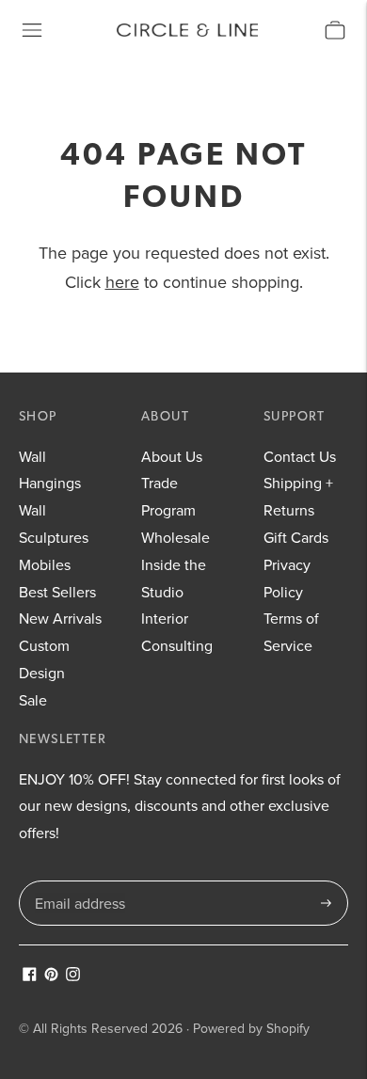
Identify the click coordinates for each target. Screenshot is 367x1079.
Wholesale (175, 537)
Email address (78, 881)
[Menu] (32, 30)
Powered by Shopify (251, 1028)
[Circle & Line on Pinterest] (51, 975)
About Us (171, 456)
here (122, 282)
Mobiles (45, 564)
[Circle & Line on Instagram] (73, 975)
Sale (33, 700)
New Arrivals (60, 618)
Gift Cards (295, 537)
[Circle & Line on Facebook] (30, 975)
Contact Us (299, 456)
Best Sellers (57, 591)
